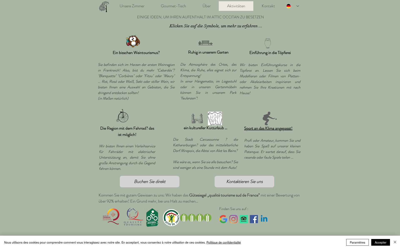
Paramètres (357, 242)
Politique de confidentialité (223, 242)
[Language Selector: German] (292, 6)
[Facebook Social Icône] (254, 219)
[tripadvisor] (244, 219)
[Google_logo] (223, 219)
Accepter (380, 242)
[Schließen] (395, 242)
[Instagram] (233, 219)
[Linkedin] (264, 219)
